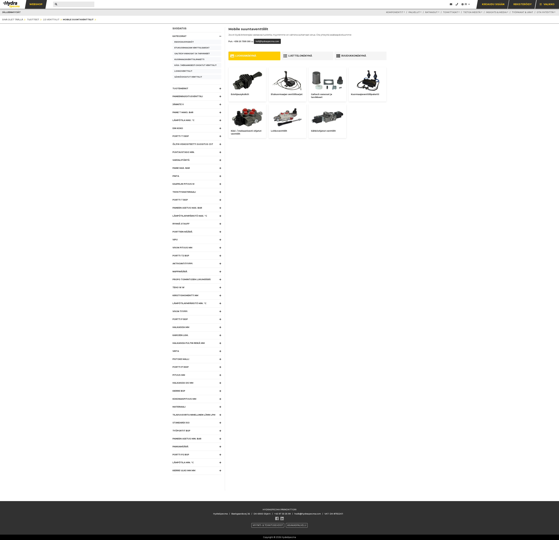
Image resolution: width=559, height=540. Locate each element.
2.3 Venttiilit (51, 19)
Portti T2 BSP (181, 255)
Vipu (175, 239)
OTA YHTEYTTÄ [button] (545, 12)
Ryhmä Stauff (181, 224)
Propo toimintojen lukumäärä (192, 279)
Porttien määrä (182, 232)
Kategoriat (179, 36)
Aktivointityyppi (182, 263)
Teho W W (178, 287)
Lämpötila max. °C (183, 120)
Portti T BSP (180, 200)
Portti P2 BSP (181, 454)
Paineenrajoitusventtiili (188, 96)
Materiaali (179, 407)
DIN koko (178, 128)
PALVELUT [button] (414, 12)
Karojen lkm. (180, 335)
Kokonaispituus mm (184, 399)
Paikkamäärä (180, 446)
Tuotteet (32, 19)
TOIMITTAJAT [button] (450, 12)
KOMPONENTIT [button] (394, 12)
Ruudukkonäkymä (353, 55)
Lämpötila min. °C (183, 462)
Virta (176, 351)
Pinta (176, 176)
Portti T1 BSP (181, 136)
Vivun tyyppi (180, 311)
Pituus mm (179, 375)
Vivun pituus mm (182, 247)
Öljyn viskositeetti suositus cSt (193, 144)
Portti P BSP (180, 319)
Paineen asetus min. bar (187, 439)
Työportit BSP (181, 431)
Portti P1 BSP (181, 367)
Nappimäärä (180, 271)
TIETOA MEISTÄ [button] (472, 12)
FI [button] (466, 4)
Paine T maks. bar (183, 112)
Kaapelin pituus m (183, 184)
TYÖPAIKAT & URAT (522, 12)
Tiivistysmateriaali (184, 192)
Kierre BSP (179, 391)
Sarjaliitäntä (181, 160)
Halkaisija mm (181, 327)
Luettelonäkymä (300, 55)
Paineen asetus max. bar (187, 208)
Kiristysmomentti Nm (185, 295)
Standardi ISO (181, 423)
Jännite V (178, 104)
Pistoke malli (181, 359)
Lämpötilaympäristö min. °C (189, 303)
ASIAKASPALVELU (296, 525)
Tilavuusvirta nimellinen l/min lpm (194, 415)
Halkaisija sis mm (183, 383)
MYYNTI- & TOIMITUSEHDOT (268, 525)
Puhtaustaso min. (183, 152)
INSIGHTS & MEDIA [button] (496, 12)
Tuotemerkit (180, 88)
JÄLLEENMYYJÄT (11, 12)
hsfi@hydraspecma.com (267, 41)
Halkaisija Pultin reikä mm (189, 343)
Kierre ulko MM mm (184, 470)
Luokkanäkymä (245, 55)
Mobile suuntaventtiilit (78, 19)
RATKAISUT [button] (431, 12)
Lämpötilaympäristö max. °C (190, 216)
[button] (456, 4)
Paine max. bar (181, 168)
